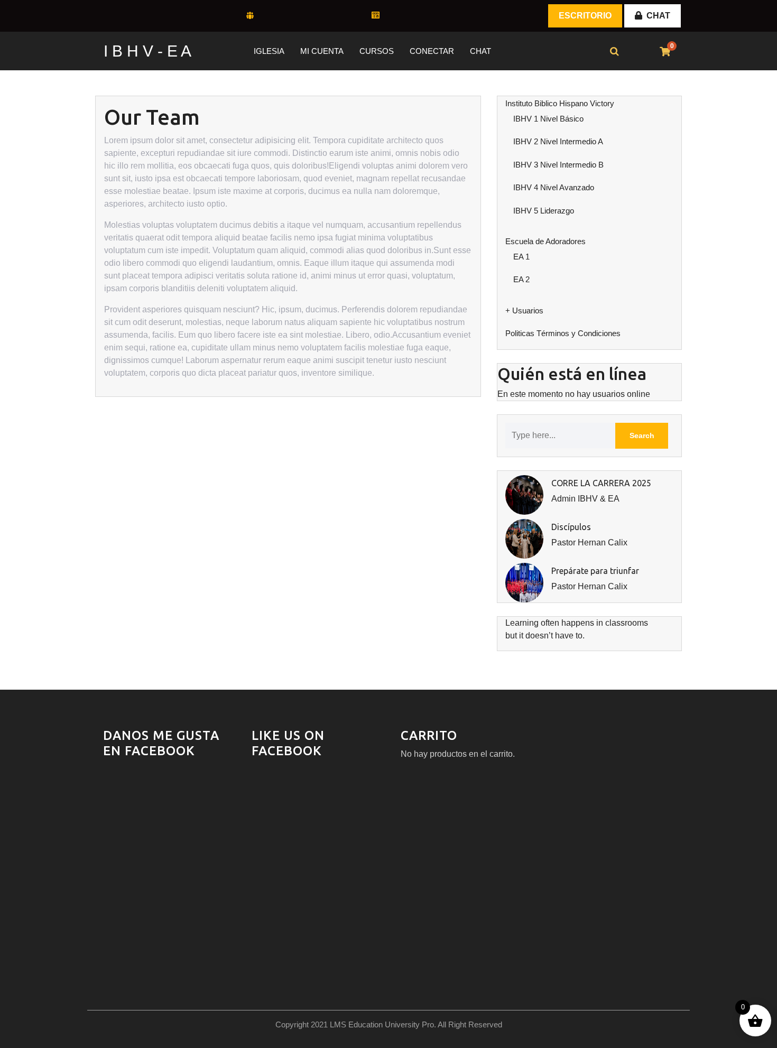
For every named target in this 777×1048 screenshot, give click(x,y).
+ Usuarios (524, 310)
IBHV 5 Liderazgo (543, 210)
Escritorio (585, 15)
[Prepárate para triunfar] (524, 582)
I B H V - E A (147, 51)
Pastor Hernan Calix (589, 542)
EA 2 (521, 279)
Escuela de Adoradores (545, 241)
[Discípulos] (524, 538)
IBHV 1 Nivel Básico (548, 118)
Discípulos (571, 527)
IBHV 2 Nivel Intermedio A (558, 141)
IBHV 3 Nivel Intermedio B (558, 164)
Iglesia (269, 51)
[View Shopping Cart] (665, 52)
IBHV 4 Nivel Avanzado (553, 187)
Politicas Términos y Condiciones (563, 333)
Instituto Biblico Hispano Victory (559, 103)
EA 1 (521, 256)
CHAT (658, 15)
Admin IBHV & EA (585, 498)
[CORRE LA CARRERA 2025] (524, 494)
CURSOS (376, 51)
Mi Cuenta (322, 51)
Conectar (432, 51)
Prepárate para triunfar (595, 571)
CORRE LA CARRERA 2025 (601, 483)
